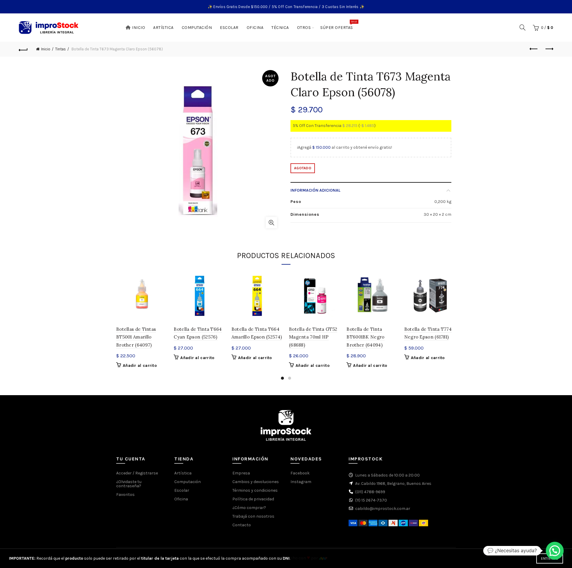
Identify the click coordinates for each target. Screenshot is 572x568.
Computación (197, 27)
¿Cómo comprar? (249, 507)
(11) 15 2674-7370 (371, 500)
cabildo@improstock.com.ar (382, 508)
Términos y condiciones (255, 490)
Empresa (241, 473)
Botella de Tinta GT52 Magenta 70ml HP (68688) (313, 337)
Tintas (60, 49)
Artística (163, 27)
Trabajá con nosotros (253, 516)
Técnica (280, 27)
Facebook (300, 473)
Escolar (229, 27)
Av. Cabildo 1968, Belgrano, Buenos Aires (393, 483)
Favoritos (125, 494)
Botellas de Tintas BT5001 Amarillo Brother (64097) (136, 337)
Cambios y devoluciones (255, 481)
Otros (304, 27)
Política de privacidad (253, 499)
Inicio (138, 27)
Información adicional (315, 190)
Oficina (255, 27)
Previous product (533, 49)
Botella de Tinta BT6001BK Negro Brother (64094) (365, 337)
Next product (548, 49)
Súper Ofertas (338, 25)
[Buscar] (522, 27)
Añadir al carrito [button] (140, 365)
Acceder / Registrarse (137, 473)
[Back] (23, 49)
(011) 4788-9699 (370, 491)
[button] (555, 551)
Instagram (300, 481)
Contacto (241, 524)
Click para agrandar (271, 222)
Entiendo (549, 558)
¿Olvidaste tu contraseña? (129, 483)
